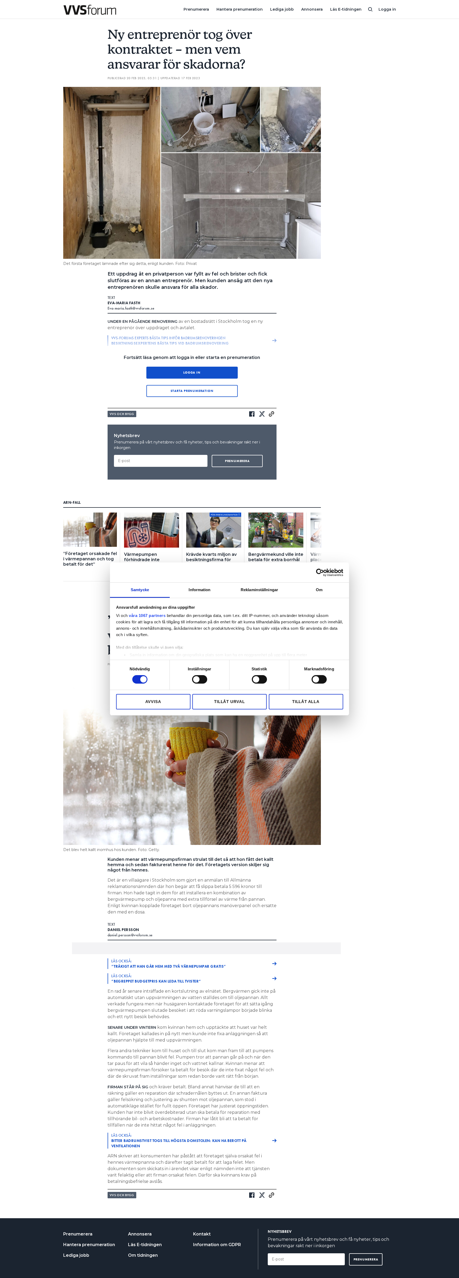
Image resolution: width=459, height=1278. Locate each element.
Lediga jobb (282, 9)
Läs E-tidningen (346, 9)
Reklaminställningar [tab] (259, 589)
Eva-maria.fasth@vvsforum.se (131, 308)
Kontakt (202, 1234)
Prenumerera (196, 9)
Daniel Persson (123, 929)
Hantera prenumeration (239, 9)
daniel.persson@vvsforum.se (130, 935)
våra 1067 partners (147, 615)
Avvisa (153, 701)
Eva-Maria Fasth (124, 303)
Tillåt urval (229, 701)
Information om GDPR (217, 1244)
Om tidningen (143, 1255)
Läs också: (168, 964)
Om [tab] (319, 589)
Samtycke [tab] (140, 589)
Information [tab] (199, 589)
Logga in (387, 9)
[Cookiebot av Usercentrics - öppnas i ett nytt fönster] (320, 572)
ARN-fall (72, 502)
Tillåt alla (306, 701)
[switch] (199, 679)
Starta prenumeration (192, 391)
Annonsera (312, 9)
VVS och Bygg (122, 414)
